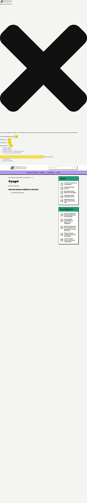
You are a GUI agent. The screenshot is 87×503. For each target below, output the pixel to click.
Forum (58, 172)
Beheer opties (7, 148)
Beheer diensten (7, 149)
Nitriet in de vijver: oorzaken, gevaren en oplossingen (70, 234)
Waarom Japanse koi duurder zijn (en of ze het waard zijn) (70, 215)
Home (9, 177)
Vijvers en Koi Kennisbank (18, 177)
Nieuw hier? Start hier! (33, 172)
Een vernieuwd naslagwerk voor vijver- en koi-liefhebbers (68, 221)
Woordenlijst (27, 177)
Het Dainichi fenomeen (18, 192)
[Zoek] (75, 167)
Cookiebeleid (6, 159)
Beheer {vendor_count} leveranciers (13, 151)
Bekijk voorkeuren (23, 157)
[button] (43, 68)
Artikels (42, 172)
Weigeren (13, 157)
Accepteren (4, 157)
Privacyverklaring (8, 161)
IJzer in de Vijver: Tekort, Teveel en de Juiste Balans (69, 240)
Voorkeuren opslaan (36, 157)
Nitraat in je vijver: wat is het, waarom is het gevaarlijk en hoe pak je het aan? (70, 228)
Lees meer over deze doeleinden (12, 153)
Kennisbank (50, 172)
